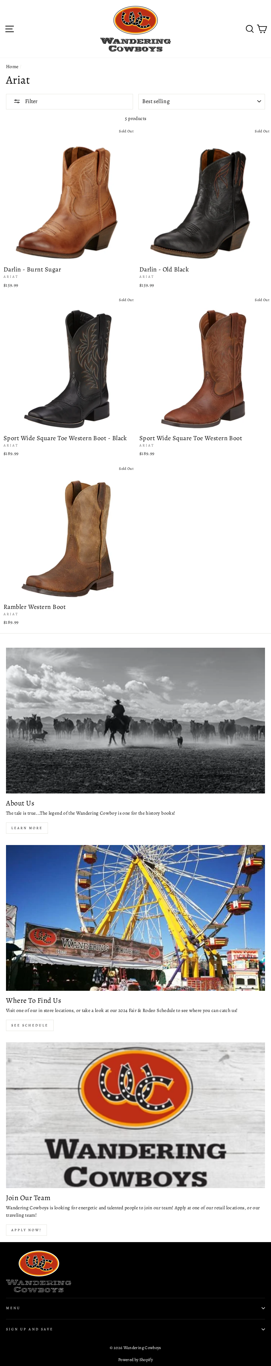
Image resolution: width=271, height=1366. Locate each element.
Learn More (27, 828)
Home (12, 66)
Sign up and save (29, 1329)
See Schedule (29, 1025)
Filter (30, 101)
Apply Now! (26, 1230)
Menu (13, 1308)
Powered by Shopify (135, 1359)
